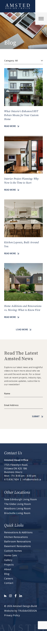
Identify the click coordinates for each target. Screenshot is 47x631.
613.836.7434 (11, 479)
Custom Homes (13, 550)
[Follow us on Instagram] (10, 596)
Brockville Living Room (17, 513)
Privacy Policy (12, 615)
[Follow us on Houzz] (5, 596)
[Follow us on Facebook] (15, 596)
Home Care (10, 555)
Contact (8, 583)
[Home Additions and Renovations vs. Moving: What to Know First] (23, 291)
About (7, 569)
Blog (6, 573)
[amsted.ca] (17, 6)
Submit (36, 416)
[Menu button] (41, 18)
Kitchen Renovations (16, 537)
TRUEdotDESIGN (27, 610)
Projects (9, 564)
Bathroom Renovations (17, 541)
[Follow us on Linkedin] (21, 596)
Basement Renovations (17, 546)
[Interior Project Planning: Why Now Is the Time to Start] (23, 163)
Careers (8, 578)
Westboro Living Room (17, 508)
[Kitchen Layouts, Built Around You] (23, 227)
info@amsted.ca (32, 479)
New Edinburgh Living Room (20, 499)
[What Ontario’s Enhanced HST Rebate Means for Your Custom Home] (23, 98)
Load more (22, 329)
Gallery (8, 560)
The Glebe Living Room (17, 504)
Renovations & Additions (18, 532)
